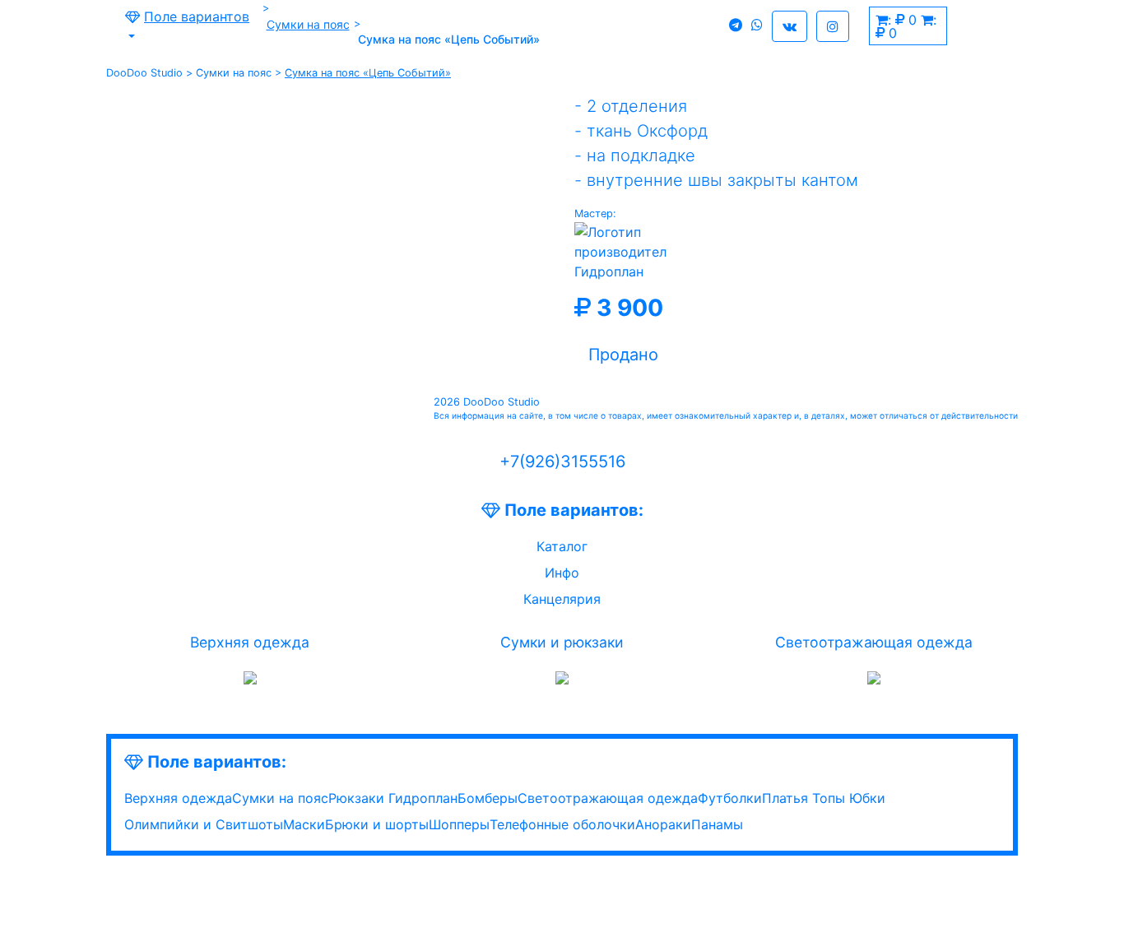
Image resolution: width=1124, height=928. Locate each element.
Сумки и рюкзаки (562, 642)
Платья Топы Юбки (823, 798)
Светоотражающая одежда (874, 642)
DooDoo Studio (144, 73)
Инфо (562, 572)
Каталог (562, 546)
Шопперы (459, 824)
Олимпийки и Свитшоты (203, 824)
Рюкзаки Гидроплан (392, 798)
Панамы (717, 824)
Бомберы (487, 798)
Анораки (663, 824)
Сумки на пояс (308, 24)
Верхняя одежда (249, 642)
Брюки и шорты (377, 824)
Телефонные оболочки (562, 824)
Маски (304, 824)
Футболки (730, 798)
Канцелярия (562, 599)
